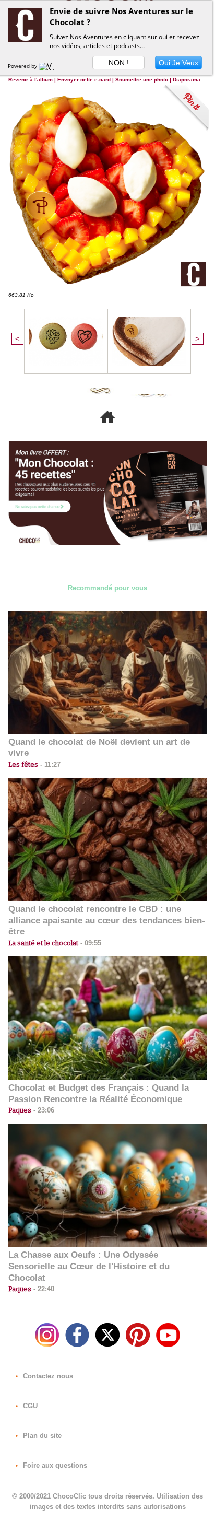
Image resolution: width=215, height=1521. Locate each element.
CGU (29, 1406)
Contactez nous (47, 1376)
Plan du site (41, 1436)
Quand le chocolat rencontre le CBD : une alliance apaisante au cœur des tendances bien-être (106, 920)
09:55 (89, 943)
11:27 (49, 764)
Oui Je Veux (178, 62)
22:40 (42, 1289)
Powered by (23, 65)
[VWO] (49, 65)
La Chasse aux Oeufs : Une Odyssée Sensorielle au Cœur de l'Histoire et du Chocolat (89, 1266)
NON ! (119, 62)
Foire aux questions (54, 1465)
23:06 (42, 1110)
